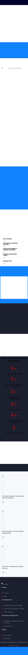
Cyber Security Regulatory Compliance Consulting (10, 249)
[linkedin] (22, 584)
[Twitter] (16, 584)
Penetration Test (7, 261)
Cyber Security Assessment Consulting (10, 243)
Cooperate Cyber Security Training (10, 254)
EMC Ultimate (7, 635)
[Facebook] (19, 584)
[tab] (14, 239)
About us (6, 593)
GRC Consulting (7, 238)
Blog (5, 596)
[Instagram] (25, 584)
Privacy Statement (14, 645)
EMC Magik (7, 638)
